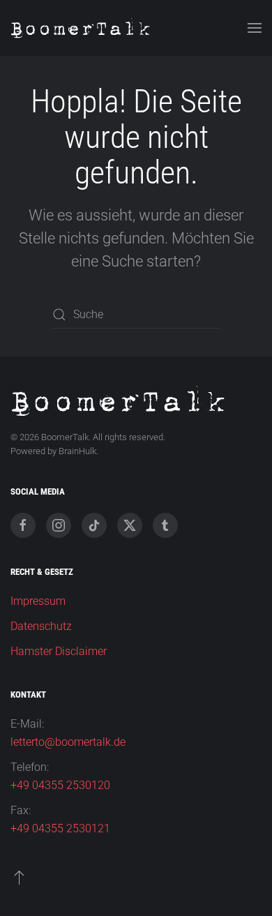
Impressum (38, 601)
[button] (255, 28)
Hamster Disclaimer (58, 651)
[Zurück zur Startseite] (80, 28)
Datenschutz (41, 626)
